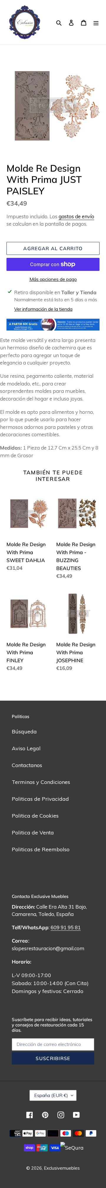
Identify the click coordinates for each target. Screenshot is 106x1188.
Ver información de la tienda (43, 309)
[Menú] (96, 22)
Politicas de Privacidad (40, 798)
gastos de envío (76, 216)
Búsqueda (24, 731)
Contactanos (27, 765)
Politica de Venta (33, 832)
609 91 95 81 (66, 927)
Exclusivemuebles (62, 1168)
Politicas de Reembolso (40, 849)
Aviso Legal (26, 748)
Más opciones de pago (53, 279)
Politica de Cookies (35, 815)
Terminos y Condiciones (41, 782)
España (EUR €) (51, 1095)
